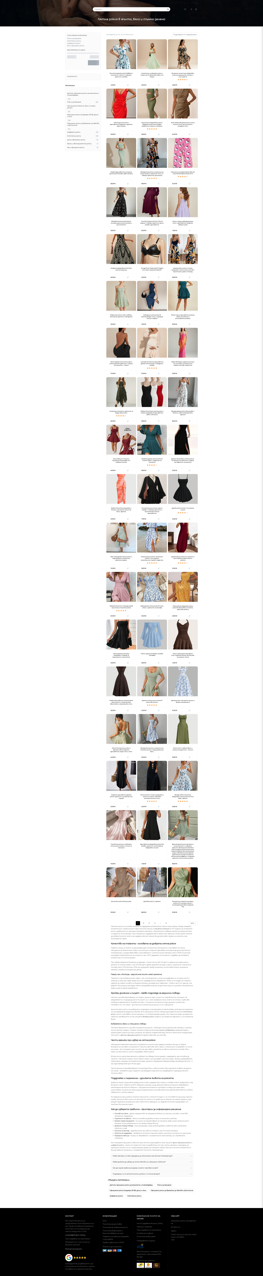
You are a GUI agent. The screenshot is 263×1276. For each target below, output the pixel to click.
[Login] (191, 9)
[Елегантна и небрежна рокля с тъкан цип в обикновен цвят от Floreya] (152, 54)
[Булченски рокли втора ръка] (121, 882)
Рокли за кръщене (164, 1185)
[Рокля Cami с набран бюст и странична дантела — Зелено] (183, 729)
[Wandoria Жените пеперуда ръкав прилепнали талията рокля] (121, 587)
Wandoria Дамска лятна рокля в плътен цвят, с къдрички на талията (152, 460)
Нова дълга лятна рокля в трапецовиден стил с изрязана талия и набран (152, 316)
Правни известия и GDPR (113, 1242)
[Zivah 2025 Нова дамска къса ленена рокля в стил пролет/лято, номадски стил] (183, 103)
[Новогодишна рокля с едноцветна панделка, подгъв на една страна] (121, 103)
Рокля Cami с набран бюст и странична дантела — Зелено (182, 749)
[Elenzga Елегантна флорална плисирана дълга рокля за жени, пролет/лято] (121, 202)
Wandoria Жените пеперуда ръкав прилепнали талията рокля (121, 606)
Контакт (194, 2)
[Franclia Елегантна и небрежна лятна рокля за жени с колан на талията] (121, 825)
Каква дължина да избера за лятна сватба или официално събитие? (139, 1162)
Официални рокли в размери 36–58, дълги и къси (128, 1190)
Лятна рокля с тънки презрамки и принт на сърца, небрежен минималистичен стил (152, 796)
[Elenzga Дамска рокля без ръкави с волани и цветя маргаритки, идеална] (183, 392)
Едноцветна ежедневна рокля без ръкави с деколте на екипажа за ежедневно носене (152, 845)
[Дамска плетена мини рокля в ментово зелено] (152, 681)
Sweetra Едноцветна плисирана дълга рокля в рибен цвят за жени (121, 173)
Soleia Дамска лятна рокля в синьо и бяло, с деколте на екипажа (152, 606)
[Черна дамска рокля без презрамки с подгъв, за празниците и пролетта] (121, 634)
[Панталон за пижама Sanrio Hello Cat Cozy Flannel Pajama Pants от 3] (183, 153)
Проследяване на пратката (149, 1230)
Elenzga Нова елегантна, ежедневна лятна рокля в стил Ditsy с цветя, (183, 796)
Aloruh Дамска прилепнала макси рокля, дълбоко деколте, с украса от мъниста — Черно (121, 363)
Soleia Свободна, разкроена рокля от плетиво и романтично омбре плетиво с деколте (182, 363)
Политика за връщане (146, 1236)
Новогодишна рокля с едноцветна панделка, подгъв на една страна (121, 124)
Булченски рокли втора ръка (121, 901)
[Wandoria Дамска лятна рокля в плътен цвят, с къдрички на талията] (152, 440)
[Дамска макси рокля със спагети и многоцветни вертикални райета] (183, 537)
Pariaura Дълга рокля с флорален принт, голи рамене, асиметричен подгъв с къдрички (152, 558)
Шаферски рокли (116, 1196)
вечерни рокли (148, 1017)
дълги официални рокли (182, 1143)
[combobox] (130, 9)
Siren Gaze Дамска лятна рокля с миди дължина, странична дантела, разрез (121, 558)
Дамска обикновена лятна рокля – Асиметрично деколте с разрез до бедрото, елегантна (183, 460)
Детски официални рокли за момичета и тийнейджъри (131, 1185)
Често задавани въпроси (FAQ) (150, 1223)
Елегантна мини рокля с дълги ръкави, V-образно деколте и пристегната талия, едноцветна (152, 510)
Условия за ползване (145, 1233)
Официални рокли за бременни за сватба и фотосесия (172, 1190)
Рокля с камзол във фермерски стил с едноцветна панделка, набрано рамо (182, 223)
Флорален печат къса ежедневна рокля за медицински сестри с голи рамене (183, 75)
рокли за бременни (167, 1030)
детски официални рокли (130, 1035)
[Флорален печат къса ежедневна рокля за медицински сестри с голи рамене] (183, 54)
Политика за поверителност (115, 1227)
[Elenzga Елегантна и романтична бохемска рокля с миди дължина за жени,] (152, 729)
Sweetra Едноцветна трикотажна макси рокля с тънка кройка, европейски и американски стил (121, 702)
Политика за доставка (112, 1224)
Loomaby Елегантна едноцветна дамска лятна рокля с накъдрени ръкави (152, 363)
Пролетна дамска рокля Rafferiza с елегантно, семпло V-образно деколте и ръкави (121, 75)
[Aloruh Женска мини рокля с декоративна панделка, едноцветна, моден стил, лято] (121, 729)
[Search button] (168, 9)
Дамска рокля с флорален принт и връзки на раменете (183, 701)
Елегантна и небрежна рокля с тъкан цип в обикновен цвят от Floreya (152, 75)
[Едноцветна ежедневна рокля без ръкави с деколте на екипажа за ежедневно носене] (152, 825)
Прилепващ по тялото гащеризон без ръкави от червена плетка (121, 460)
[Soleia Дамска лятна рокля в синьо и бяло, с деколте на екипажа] (152, 587)
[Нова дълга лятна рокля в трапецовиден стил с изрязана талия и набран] (152, 296)
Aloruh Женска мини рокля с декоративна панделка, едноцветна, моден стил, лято (121, 749)
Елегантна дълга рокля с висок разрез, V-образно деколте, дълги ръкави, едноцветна (152, 223)
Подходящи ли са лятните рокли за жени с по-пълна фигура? (136, 1174)
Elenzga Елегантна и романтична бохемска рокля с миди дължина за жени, (152, 749)
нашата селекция (162, 929)
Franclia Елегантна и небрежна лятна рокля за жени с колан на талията (121, 845)
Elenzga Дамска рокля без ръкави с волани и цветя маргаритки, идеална (182, 412)
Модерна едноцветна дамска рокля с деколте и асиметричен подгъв (121, 796)
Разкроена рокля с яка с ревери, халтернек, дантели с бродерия (121, 315)
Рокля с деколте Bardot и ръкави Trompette (152, 654)
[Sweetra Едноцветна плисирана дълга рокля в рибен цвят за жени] (121, 153)
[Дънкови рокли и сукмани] (152, 882)
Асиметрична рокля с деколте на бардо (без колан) (121, 412)
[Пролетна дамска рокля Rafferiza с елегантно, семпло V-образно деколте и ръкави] (121, 54)
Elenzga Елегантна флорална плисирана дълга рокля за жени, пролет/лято (121, 223)
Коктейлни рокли (134, 1196)
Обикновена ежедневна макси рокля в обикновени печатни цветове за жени (183, 607)
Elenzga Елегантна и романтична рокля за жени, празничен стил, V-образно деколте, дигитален (152, 173)
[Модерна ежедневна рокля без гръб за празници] (121, 249)
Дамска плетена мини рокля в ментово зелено (152, 701)
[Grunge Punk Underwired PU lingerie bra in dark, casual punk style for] (152, 249)
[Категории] (185, 9)
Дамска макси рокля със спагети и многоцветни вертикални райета (182, 558)
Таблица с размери (144, 1227)
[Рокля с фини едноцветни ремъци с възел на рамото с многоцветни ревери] (183, 296)
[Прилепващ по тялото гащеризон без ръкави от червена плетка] (121, 440)
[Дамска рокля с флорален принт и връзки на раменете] (183, 681)
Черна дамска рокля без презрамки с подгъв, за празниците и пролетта (121, 655)
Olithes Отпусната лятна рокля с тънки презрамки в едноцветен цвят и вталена (152, 412)
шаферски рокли (117, 1145)
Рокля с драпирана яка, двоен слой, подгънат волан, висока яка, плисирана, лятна (182, 655)
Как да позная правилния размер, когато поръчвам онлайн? (135, 1168)
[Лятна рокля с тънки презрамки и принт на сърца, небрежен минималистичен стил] (152, 776)
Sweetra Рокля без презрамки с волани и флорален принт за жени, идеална (121, 509)
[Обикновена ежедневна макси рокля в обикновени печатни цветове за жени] (183, 587)
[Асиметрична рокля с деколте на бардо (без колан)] (121, 392)
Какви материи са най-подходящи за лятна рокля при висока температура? (143, 1156)
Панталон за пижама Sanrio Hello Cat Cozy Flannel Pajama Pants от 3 (183, 173)
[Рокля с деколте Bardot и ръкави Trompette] (152, 634)
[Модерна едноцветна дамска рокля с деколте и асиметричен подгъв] (121, 776)
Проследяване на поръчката (77, 1239)
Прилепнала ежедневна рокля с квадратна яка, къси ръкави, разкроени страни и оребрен (152, 124)
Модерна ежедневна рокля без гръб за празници (121, 269)
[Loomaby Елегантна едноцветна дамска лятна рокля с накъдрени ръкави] (152, 343)
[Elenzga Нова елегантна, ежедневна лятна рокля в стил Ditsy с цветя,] (183, 776)
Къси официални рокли (75, 46)
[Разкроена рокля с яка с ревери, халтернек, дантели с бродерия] (121, 296)
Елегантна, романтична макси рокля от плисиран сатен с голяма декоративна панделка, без (183, 904)
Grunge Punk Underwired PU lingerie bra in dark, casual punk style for (152, 269)
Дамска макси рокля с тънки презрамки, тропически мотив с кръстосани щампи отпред (182, 269)
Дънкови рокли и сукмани (152, 901)
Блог (104, 1221)
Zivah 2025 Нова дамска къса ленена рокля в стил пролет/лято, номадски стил (183, 124)
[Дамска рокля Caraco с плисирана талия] (183, 489)
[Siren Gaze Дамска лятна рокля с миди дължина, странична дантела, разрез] (121, 537)
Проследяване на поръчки (179, 2)
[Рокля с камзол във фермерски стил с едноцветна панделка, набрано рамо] (183, 202)
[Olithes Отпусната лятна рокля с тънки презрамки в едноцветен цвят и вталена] (152, 392)
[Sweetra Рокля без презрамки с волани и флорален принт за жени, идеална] (121, 489)
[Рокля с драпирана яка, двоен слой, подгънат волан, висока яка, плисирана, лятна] (183, 634)
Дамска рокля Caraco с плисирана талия (183, 509)
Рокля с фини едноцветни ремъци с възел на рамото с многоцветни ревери (183, 316)
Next (192, 923)
